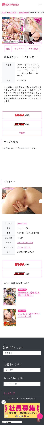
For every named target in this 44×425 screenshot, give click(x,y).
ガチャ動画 (33, 49)
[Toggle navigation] (39, 3)
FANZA (22, 133)
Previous (3, 201)
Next (41, 201)
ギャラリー (19, 49)
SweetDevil (22, 223)
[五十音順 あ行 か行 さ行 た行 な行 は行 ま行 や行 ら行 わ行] (22, 370)
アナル (20, 247)
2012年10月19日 (25, 243)
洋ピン (27, 247)
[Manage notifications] (38, 420)
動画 (8, 49)
